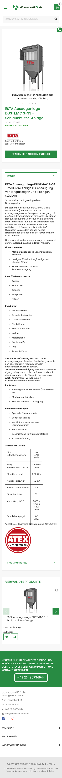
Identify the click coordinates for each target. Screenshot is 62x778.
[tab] (31, 175)
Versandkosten (14, 771)
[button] (23, 103)
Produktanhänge (17, 562)
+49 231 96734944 (31, 677)
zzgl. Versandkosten (15, 143)
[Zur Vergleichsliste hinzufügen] (14, 637)
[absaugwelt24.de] (27, 7)
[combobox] (31, 19)
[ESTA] (13, 136)
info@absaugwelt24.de (17, 713)
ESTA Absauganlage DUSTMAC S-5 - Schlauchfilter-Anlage (28, 618)
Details (11, 176)
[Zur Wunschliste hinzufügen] (6, 637)
